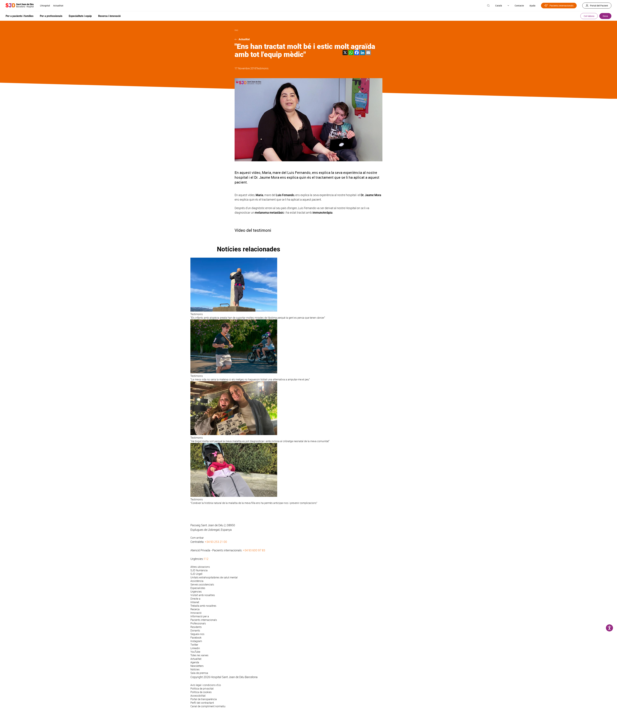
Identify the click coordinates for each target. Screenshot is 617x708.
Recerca (195, 609)
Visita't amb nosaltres (202, 595)
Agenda (194, 662)
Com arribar (197, 537)
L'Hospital (45, 5)
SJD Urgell (196, 574)
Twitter (194, 644)
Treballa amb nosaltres (203, 605)
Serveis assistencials (202, 584)
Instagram (196, 641)
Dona (605, 16)
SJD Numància (199, 570)
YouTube (195, 651)
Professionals (198, 623)
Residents (196, 627)
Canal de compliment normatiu (207, 706)
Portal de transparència (203, 699)
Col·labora (589, 16)
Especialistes (197, 588)
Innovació (195, 613)
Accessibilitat (198, 695)
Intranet (194, 602)
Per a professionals (51, 16)
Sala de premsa (199, 673)
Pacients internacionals (561, 5)
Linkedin (195, 648)
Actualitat (58, 5)
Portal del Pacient (599, 5)
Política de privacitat (202, 688)
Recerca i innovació (109, 16)
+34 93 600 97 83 (254, 550)
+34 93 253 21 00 (216, 542)
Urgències (196, 591)
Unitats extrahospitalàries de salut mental (214, 577)
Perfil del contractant (202, 702)
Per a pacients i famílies (19, 16)
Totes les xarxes (199, 655)
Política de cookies (201, 692)
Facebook (195, 637)
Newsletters (197, 666)
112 (206, 559)
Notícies (195, 669)
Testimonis (262, 68)
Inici (236, 30)
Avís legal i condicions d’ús (205, 685)
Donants (195, 630)
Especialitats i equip (80, 16)
